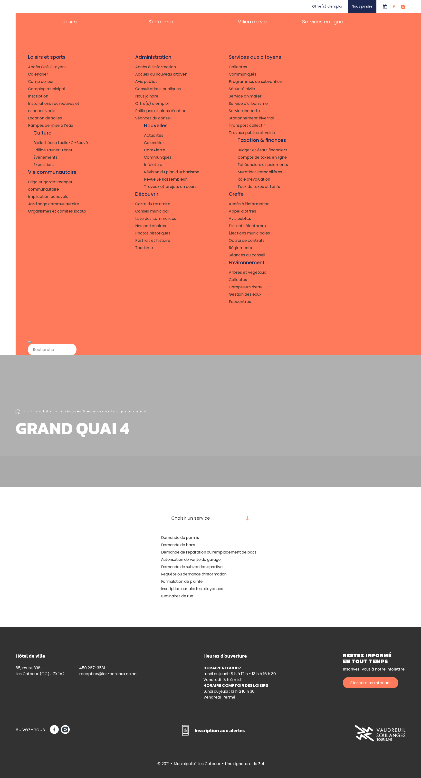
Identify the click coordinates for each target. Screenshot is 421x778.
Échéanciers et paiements (263, 164)
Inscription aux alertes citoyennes (192, 589)
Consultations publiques (158, 89)
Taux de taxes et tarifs (259, 186)
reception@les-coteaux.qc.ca (107, 674)
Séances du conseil (153, 118)
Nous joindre (362, 6)
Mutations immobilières (260, 172)
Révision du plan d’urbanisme (171, 172)
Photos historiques (152, 233)
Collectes (238, 67)
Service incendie (244, 111)
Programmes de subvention (255, 81)
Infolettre (153, 164)
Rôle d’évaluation (254, 179)
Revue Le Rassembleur (165, 179)
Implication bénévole (48, 196)
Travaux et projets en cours (170, 186)
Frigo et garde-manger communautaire (50, 185)
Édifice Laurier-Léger (53, 150)
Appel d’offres (242, 211)
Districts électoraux (247, 226)
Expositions (44, 164)
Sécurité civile (242, 89)
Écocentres (240, 301)
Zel (261, 764)
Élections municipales (249, 233)
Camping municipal (46, 89)
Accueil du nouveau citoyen (161, 74)
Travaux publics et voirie (252, 133)
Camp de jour (41, 81)
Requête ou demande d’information (194, 574)
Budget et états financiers (262, 150)
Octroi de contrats (247, 240)
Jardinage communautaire (53, 204)
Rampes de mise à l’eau (50, 125)
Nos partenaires (150, 226)
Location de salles (45, 118)
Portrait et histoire (152, 240)
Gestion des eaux (245, 294)
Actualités (153, 135)
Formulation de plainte (182, 581)
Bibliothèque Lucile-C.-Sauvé (60, 143)
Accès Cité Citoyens (47, 67)
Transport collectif (247, 125)
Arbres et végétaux (247, 272)
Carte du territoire (152, 204)
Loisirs (69, 21)
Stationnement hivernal (251, 118)
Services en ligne (322, 21)
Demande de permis (180, 537)
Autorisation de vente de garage (191, 559)
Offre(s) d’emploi (327, 6)
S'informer (160, 21)
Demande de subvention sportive (192, 567)
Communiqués (158, 157)
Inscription (38, 96)
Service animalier (245, 96)
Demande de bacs (178, 545)
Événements (45, 157)
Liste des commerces (155, 218)
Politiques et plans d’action (160, 111)
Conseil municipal (152, 211)
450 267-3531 (92, 668)
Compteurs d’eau (245, 287)
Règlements (240, 248)
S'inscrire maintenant (370, 683)
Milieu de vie (252, 21)
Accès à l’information (155, 67)
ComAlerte (154, 150)
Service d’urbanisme (248, 103)
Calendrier (384, 6)
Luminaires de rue (177, 596)
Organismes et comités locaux (57, 211)
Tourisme (144, 248)
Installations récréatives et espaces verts (53, 107)
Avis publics (146, 81)
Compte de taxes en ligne (262, 157)
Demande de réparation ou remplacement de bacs (209, 552)
